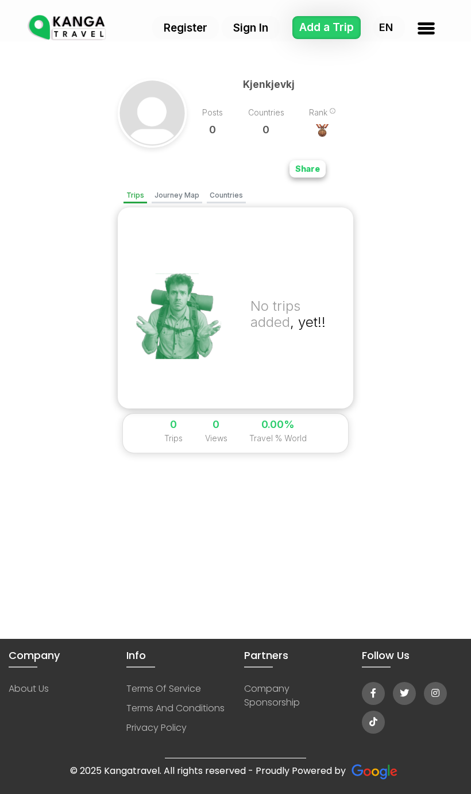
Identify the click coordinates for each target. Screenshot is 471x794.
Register (185, 27)
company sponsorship (272, 695)
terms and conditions (175, 708)
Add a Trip (326, 27)
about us (29, 688)
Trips (135, 195)
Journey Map (177, 195)
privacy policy (156, 727)
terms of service (163, 688)
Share (307, 169)
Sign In (250, 27)
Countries (226, 195)
